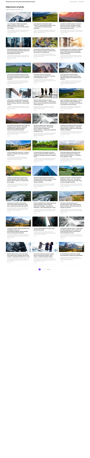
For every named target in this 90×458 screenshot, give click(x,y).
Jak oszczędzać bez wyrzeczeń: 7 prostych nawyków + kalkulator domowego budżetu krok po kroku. (18, 154)
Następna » (49, 269)
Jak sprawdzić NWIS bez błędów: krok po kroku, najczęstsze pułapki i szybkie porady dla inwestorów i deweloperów (45, 51)
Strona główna (81, 1)
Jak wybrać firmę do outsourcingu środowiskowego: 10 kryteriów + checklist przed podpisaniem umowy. (44, 76)
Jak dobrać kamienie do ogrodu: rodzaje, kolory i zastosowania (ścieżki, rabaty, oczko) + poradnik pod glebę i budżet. (44, 255)
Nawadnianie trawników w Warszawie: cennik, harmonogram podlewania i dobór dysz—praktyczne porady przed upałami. (17, 204)
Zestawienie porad (73, 1)
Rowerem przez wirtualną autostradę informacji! (20, 1)
